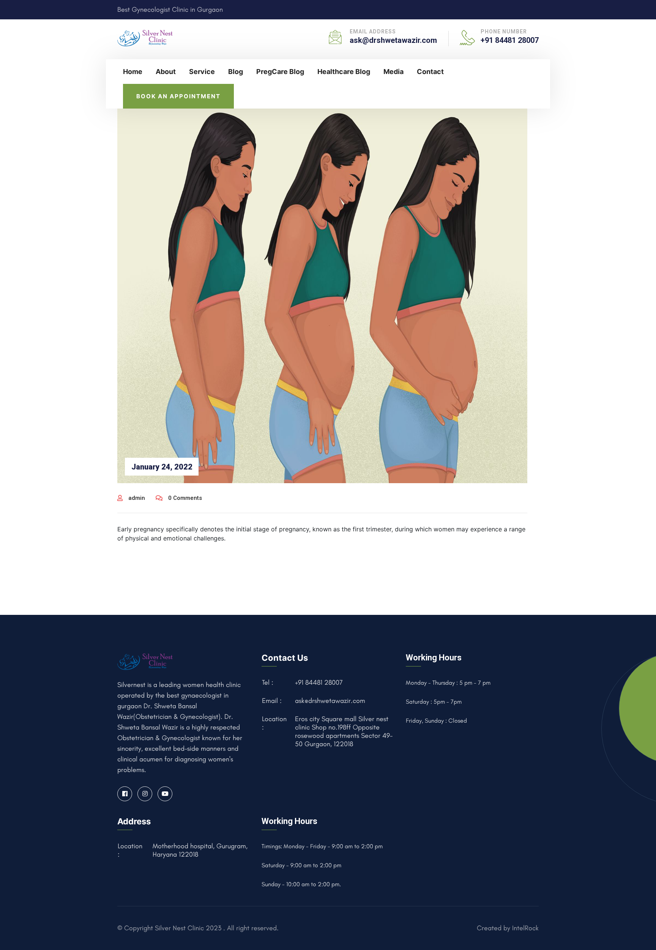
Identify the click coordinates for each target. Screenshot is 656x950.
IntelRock (525, 928)
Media (393, 72)
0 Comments (185, 498)
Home (132, 72)
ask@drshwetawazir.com (393, 40)
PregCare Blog (280, 72)
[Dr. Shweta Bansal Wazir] (145, 37)
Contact (430, 72)
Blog (235, 72)
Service (202, 72)
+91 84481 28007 (510, 40)
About (166, 72)
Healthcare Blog (343, 72)
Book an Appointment (178, 96)
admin (136, 498)
